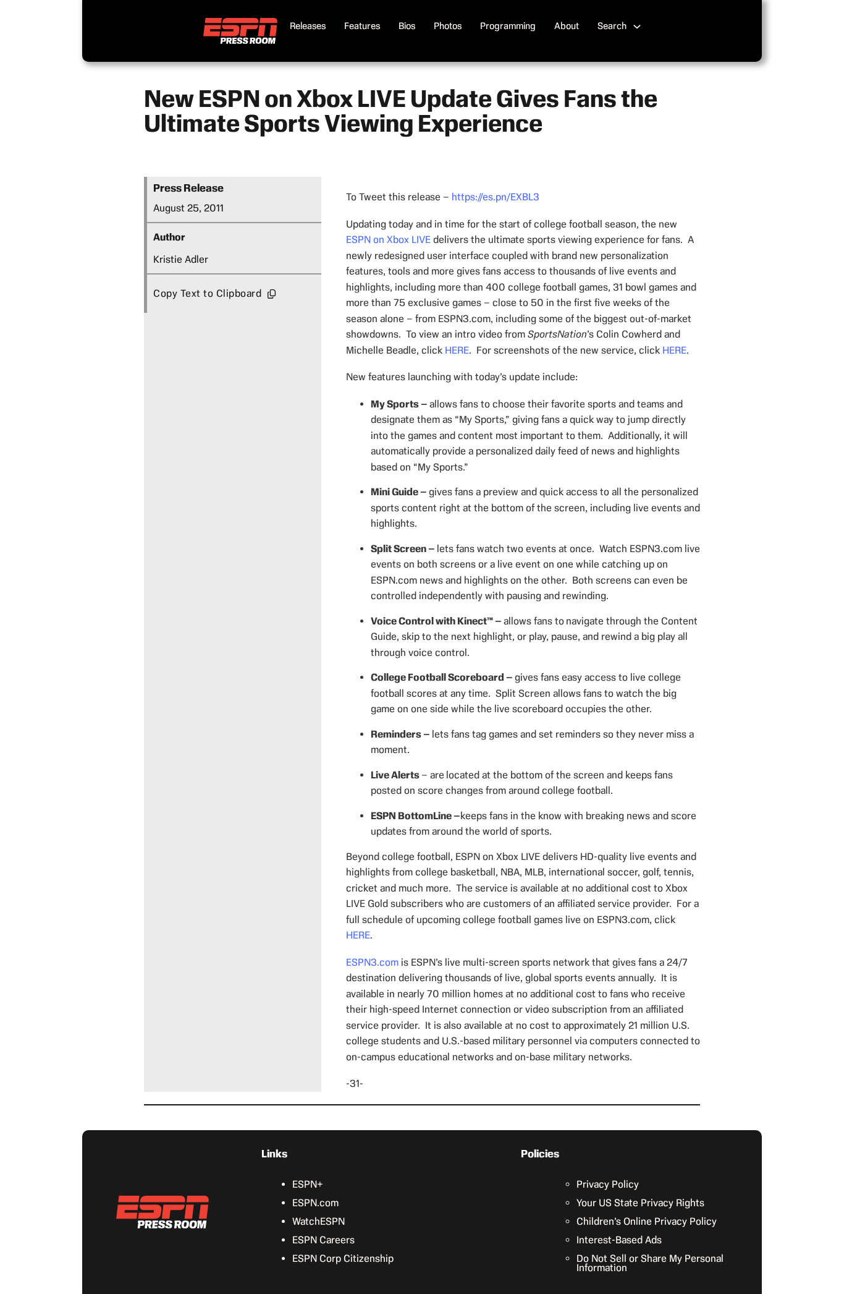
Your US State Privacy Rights (640, 1203)
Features (362, 26)
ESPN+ (307, 1184)
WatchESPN (318, 1221)
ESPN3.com (372, 962)
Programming (508, 26)
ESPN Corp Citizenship (343, 1258)
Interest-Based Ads (619, 1240)
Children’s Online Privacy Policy (646, 1221)
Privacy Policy (607, 1184)
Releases (308, 26)
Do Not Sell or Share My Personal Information (650, 1263)
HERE (457, 350)
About (566, 26)
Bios (407, 26)
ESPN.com (315, 1203)
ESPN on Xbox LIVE (388, 239)
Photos (448, 26)
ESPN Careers (323, 1240)
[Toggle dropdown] (637, 26)
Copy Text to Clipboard (207, 293)
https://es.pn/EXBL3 (495, 197)
